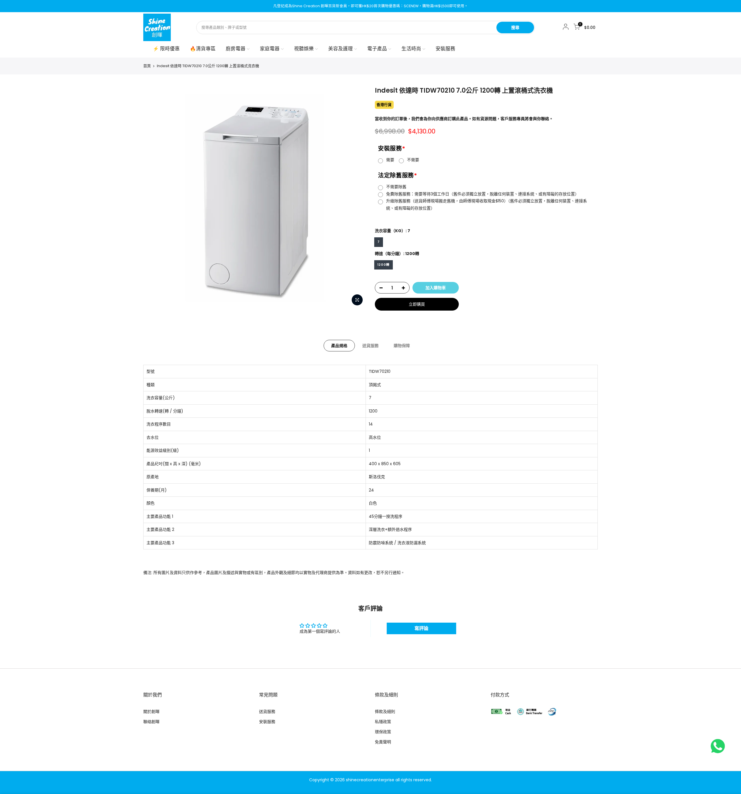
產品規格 (339, 346)
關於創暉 (151, 711)
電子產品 (377, 48)
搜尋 (515, 27)
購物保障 (402, 346)
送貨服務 (370, 346)
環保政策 (383, 732)
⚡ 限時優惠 (166, 48)
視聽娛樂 (304, 48)
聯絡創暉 (151, 722)
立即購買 (417, 304)
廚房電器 (235, 48)
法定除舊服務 (397, 175)
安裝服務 (445, 48)
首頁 (147, 66)
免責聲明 (383, 742)
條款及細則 (385, 711)
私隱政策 (383, 722)
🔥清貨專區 (203, 48)
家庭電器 (270, 48)
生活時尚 (411, 48)
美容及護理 (340, 48)
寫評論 (421, 628)
